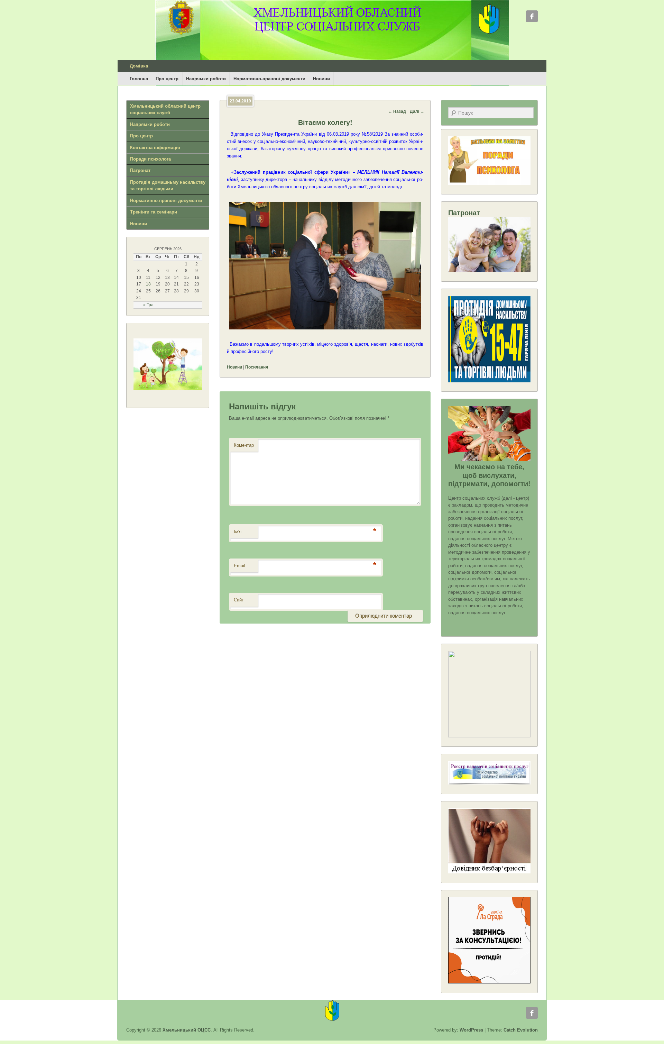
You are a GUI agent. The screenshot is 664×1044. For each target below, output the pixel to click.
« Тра (148, 304)
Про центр (167, 78)
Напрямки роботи (206, 78)
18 (148, 284)
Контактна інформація (155, 147)
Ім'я (237, 531)
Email (239, 565)
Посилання (256, 367)
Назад (397, 111)
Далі (417, 111)
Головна (139, 78)
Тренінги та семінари (153, 212)
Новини (321, 78)
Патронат (140, 170)
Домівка (139, 66)
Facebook (532, 16)
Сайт (239, 599)
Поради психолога (150, 159)
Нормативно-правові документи (269, 78)
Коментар (244, 445)
